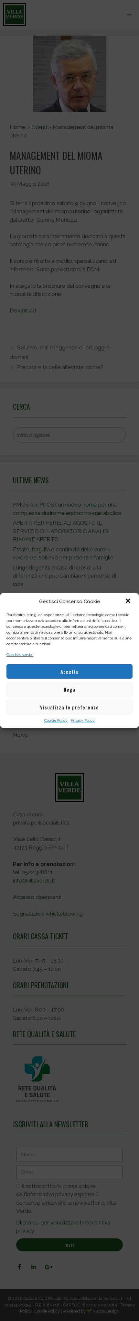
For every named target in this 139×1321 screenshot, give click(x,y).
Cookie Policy (56, 720)
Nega (69, 689)
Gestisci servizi (19, 654)
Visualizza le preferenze (69, 707)
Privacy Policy (83, 720)
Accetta (69, 671)
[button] (129, 601)
